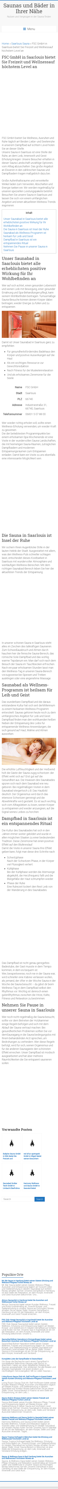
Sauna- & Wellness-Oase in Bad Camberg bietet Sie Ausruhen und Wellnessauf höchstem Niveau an (27, 1457)
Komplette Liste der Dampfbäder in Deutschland (22, 1359)
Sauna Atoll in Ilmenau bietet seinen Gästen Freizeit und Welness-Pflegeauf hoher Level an (25, 1399)
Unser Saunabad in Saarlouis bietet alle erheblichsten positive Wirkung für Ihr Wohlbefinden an (25, 222)
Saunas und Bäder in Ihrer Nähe (29, 8)
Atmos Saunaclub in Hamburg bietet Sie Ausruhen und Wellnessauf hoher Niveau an (25, 1301)
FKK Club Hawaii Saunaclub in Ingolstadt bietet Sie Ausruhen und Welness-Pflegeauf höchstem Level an (27, 1320)
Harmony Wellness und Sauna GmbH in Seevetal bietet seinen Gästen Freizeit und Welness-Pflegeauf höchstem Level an (28, 1418)
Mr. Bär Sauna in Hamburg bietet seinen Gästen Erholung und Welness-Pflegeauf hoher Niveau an (27, 1281)
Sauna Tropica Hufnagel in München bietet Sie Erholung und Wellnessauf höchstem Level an (27, 1438)
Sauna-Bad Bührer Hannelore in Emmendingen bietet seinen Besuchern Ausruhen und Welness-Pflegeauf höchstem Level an (29, 1340)
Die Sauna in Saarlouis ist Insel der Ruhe (26, 229)
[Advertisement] (29, 103)
